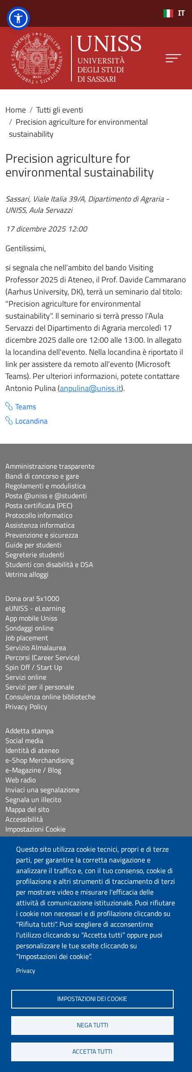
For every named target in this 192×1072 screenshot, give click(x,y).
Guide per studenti (33, 545)
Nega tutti (92, 1025)
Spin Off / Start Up (33, 667)
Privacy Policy (26, 706)
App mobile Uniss (31, 618)
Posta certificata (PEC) (38, 505)
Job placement (26, 638)
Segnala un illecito (33, 799)
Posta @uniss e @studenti (46, 495)
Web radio (20, 780)
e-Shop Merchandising (39, 760)
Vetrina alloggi (27, 574)
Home (15, 110)
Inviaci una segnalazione (42, 790)
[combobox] (174, 13)
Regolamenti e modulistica (45, 486)
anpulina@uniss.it (90, 388)
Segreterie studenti (34, 554)
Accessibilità (24, 819)
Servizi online (25, 677)
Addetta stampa (29, 731)
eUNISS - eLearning (35, 608)
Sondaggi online (29, 628)
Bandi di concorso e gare (42, 476)
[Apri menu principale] (173, 58)
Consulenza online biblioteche (50, 697)
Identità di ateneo (32, 750)
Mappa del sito (27, 809)
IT (181, 13)
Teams (25, 406)
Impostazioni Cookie (35, 829)
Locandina (31, 421)
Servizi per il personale (39, 687)
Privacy (25, 970)
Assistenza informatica (40, 525)
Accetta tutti (92, 1051)
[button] (18, 18)
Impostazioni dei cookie (92, 998)
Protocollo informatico (38, 515)
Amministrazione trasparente (50, 466)
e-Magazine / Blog (33, 770)
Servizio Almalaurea (35, 647)
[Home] (76, 58)
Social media (24, 740)
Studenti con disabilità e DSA (49, 564)
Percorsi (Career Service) (42, 657)
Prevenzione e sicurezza (41, 535)
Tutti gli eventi (59, 110)
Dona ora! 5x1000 (32, 598)
